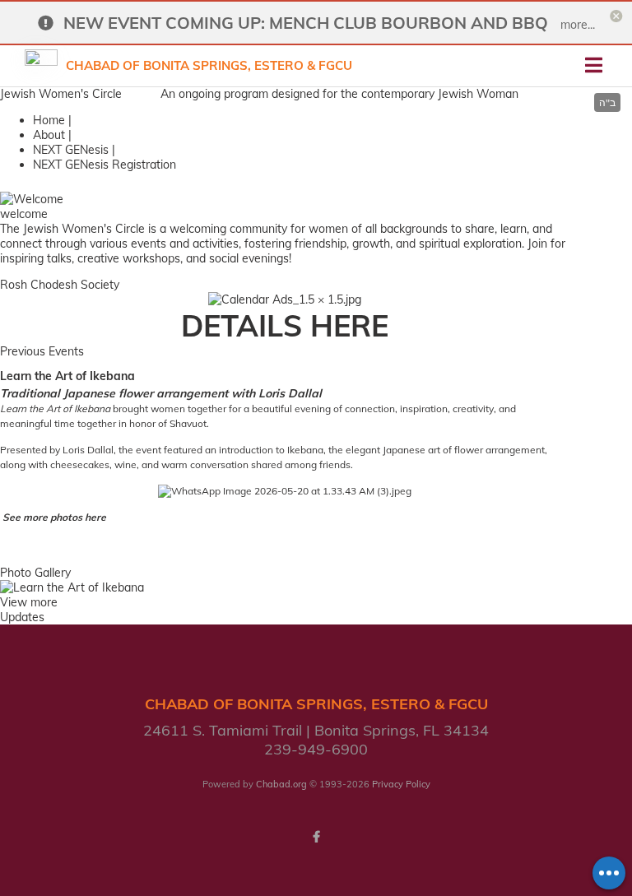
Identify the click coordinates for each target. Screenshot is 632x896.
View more (29, 602)
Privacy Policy (401, 784)
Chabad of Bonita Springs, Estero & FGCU (209, 65)
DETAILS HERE (284, 325)
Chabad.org (281, 784)
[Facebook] (316, 836)
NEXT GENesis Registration (104, 164)
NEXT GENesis (71, 149)
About (49, 135)
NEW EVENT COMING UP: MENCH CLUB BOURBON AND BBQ (305, 22)
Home (49, 120)
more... (577, 24)
